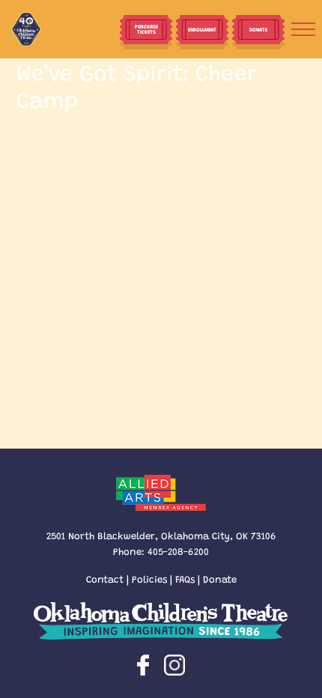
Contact (105, 578)
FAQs (185, 578)
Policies (149, 578)
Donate (220, 578)
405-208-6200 (178, 551)
